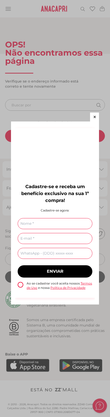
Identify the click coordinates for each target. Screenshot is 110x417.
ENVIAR (55, 271)
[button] (94, 117)
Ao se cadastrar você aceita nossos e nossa (59, 285)
